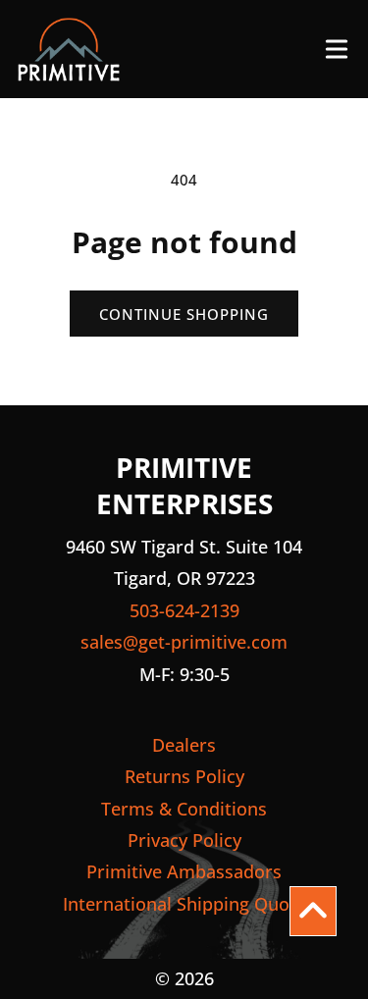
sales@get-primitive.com (184, 642)
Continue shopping (184, 314)
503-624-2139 (184, 610)
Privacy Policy (184, 840)
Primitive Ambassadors (184, 871)
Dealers (184, 745)
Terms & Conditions (184, 808)
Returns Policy (184, 776)
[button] (336, 49)
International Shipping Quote (184, 904)
